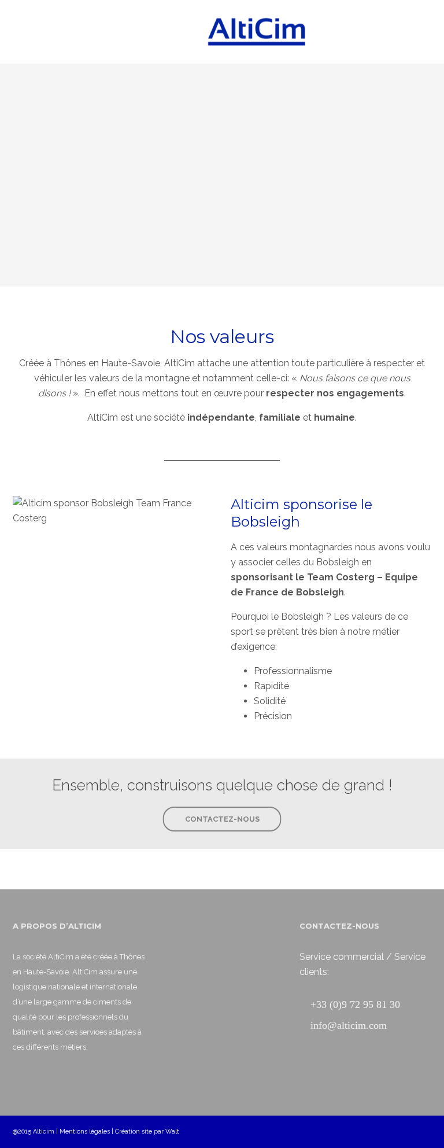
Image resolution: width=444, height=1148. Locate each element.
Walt (172, 1131)
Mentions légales (85, 1131)
